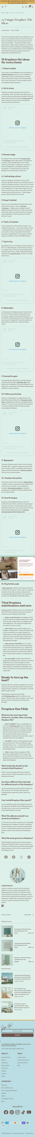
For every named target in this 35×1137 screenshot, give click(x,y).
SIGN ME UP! (26, 574)
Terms (21, 579)
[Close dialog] (34, 557)
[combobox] (20, 572)
